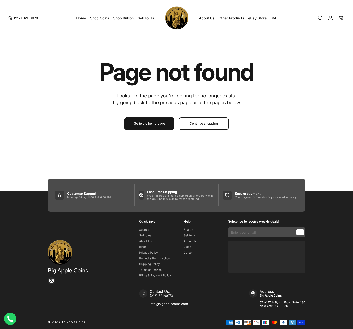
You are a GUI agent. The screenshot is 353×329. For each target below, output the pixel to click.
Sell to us (145, 235)
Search (144, 229)
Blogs (142, 246)
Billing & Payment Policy (155, 275)
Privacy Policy (148, 252)
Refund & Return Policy (154, 258)
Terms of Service (150, 269)
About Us (145, 241)
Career (188, 252)
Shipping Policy (149, 264)
